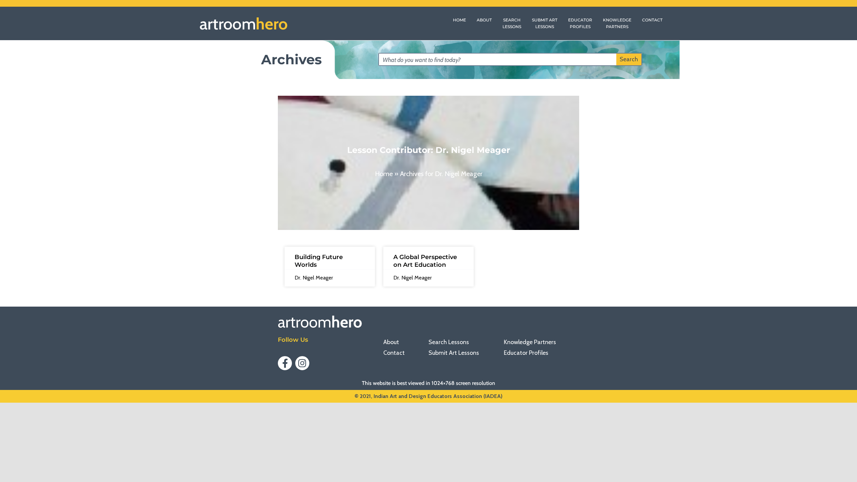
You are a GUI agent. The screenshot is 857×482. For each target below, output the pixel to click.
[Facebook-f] (285, 363)
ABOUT (484, 19)
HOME (459, 19)
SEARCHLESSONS (511, 23)
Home (384, 174)
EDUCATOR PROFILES (580, 23)
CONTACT (652, 19)
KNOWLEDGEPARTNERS (617, 23)
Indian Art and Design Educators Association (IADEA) (438, 396)
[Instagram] (302, 363)
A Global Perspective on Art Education (425, 260)
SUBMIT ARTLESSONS (544, 23)
